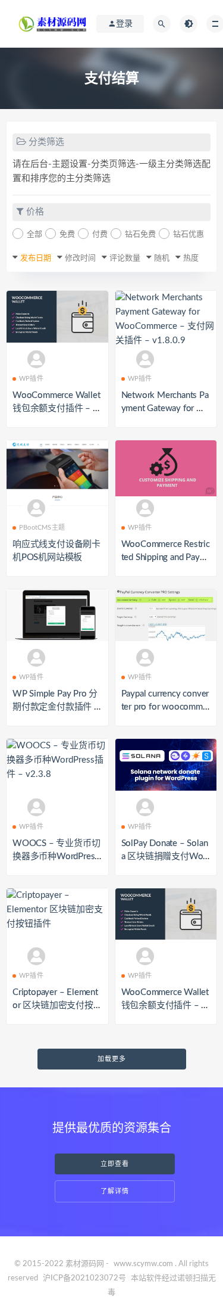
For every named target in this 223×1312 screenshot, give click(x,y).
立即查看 (114, 1164)
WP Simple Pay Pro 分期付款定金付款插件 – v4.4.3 (55, 707)
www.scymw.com (143, 1264)
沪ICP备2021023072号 (84, 1278)
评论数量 (124, 258)
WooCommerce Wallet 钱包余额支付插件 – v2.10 (165, 1005)
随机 (161, 258)
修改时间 (80, 258)
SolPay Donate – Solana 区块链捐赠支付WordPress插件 (166, 856)
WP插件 (31, 378)
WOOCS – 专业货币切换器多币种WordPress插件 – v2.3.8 (56, 856)
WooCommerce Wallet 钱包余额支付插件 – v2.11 (56, 408)
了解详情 (114, 1191)
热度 (191, 258)
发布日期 (35, 258)
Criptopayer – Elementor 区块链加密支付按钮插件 (55, 1005)
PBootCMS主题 (42, 527)
